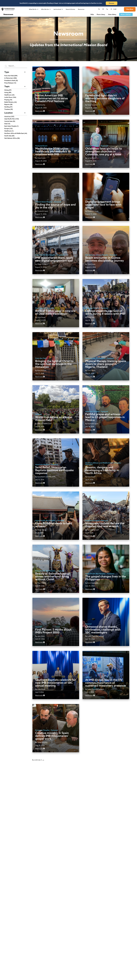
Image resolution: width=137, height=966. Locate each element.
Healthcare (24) (9, 95)
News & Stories (70, 9)
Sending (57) (8, 107)
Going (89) (7, 92)
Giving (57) (7, 90)
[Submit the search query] (5, 66)
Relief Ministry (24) (10, 102)
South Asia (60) (9, 136)
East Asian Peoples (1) (11, 126)
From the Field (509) (10, 76)
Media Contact (126, 14)
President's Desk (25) (11, 80)
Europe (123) (8, 128)
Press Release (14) (10, 83)
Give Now (129, 9)
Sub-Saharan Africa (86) (12, 138)
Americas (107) (9, 116)
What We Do (33, 9)
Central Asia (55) (9, 121)
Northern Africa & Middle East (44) (15, 133)
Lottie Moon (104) (10, 97)
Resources (81, 9)
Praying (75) (8, 100)
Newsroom (8, 14)
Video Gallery (112, 14)
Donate (111, 3)
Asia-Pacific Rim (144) (11, 119)
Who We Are (45, 9)
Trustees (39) (8, 109)
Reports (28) (8, 104)
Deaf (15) (7, 124)
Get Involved (57, 9)
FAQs (92, 14)
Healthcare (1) (9, 131)
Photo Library (101, 14)
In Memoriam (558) (10, 78)
